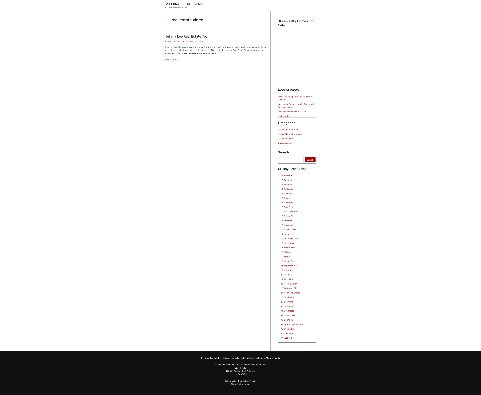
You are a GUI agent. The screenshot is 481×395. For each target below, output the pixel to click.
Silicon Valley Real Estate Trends (240, 381)
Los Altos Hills (291, 238)
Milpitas (287, 256)
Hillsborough (290, 229)
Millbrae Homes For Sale (233, 358)
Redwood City (291, 288)
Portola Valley (290, 283)
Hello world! (283, 116)
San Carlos (289, 302)
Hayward (288, 225)
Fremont (288, 220)
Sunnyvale (289, 329)
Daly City (288, 207)
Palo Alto (288, 279)
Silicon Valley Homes (240, 384)
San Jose (288, 306)
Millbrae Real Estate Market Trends (263, 358)
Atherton (288, 175)
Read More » (171, 59)
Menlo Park (289, 247)
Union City (289, 333)
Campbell (288, 193)
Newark (287, 270)
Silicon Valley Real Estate (254, 364)
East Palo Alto (290, 211)
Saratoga (288, 320)
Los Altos (288, 234)
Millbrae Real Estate (184, 4)
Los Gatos (289, 243)
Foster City (289, 216)
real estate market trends (290, 134)
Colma (287, 198)
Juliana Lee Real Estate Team (188, 36)
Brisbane (288, 184)
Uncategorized (285, 143)
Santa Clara (289, 315)
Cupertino (289, 202)
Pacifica (288, 274)
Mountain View (291, 265)
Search (310, 160)
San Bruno (289, 297)
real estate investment (288, 129)
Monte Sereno (290, 261)
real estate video (173, 41)
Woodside (288, 338)
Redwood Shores (292, 292)
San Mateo (289, 311)
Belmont (288, 180)
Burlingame (289, 189)
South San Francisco (294, 324)
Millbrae (288, 252)
